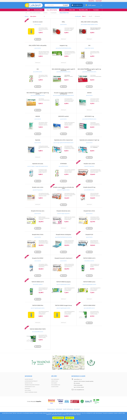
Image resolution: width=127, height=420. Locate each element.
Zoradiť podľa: (78, 16)
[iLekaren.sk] (34, 5)
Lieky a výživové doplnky (52, 9)
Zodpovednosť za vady (30, 386)
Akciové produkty (29, 379)
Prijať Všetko (69, 417)
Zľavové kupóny (54, 386)
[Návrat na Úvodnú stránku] (26, 13)
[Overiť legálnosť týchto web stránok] (96, 401)
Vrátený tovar (54, 381)
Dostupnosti (97, 16)
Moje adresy (54, 383)
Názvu (83, 16)
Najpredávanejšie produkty (31, 381)
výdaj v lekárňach (78, 5)
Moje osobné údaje (55, 384)
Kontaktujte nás (28, 383)
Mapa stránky (28, 390)
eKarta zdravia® (77, 409)
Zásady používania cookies (31, 392)
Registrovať (99, 1)
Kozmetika (63, 9)
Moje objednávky (55, 379)
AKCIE (28, 9)
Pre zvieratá (95, 9)
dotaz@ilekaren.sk (80, 389)
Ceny (90, 16)
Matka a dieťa (72, 9)
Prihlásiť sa (91, 1)
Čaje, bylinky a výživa (83, 9)
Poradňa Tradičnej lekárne (68, 409)
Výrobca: (27, 16)
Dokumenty (27, 388)
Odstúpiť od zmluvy (51, 409)
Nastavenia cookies (58, 417)
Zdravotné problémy (38, 9)
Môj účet (54, 376)
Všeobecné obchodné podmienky (32, 384)
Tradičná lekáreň (59, 409)
